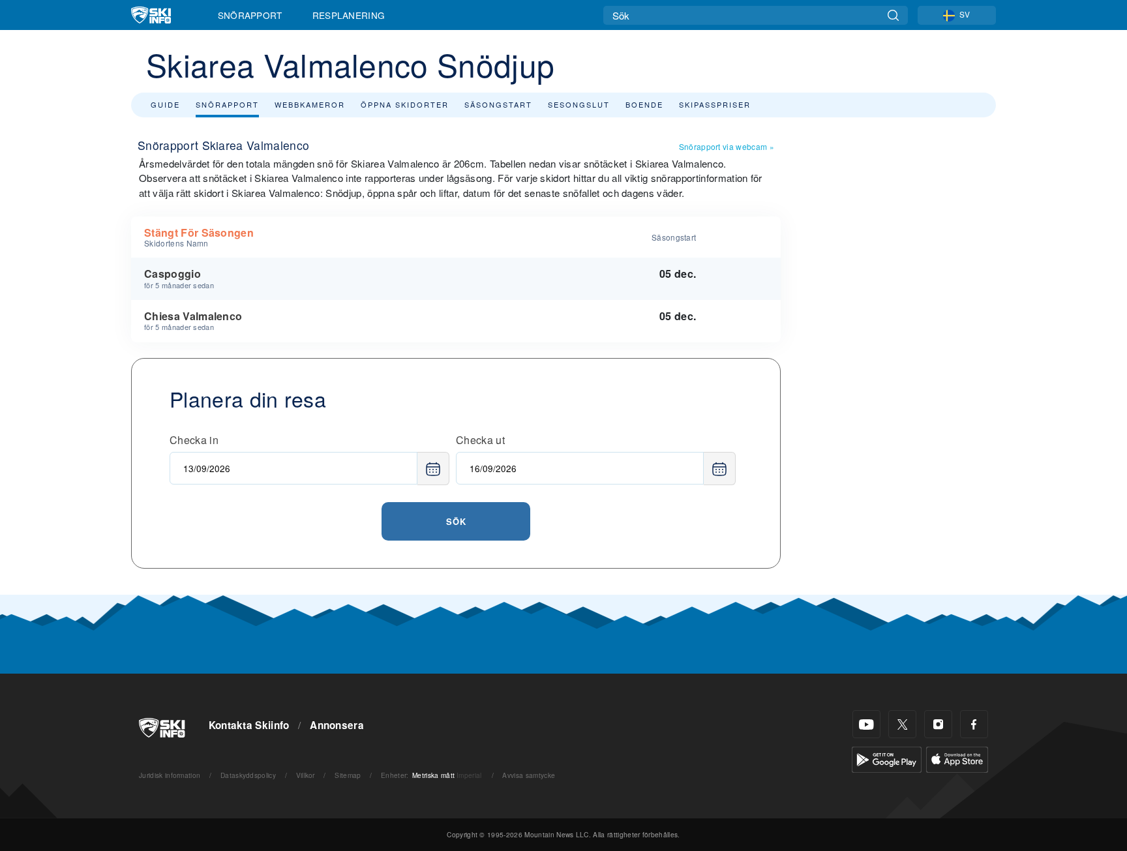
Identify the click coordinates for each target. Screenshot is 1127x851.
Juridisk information (169, 775)
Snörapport (250, 15)
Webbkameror (310, 104)
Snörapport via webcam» (726, 146)
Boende (644, 104)
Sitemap (348, 775)
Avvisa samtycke (528, 775)
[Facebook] (974, 724)
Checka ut (480, 439)
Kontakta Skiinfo (249, 725)
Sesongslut (579, 104)
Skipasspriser (715, 104)
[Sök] (893, 15)
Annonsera (337, 725)
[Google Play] (887, 758)
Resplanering (348, 15)
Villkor (305, 775)
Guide (165, 104)
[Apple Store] (957, 758)
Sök (456, 521)
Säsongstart (498, 104)
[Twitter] (902, 724)
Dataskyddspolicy (248, 775)
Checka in (194, 439)
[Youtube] (866, 724)
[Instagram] (938, 724)
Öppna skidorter (405, 104)
